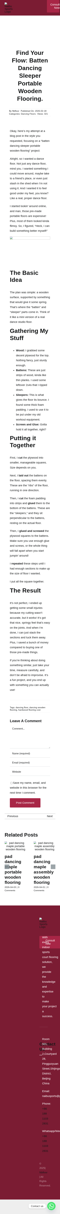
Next (50, 816)
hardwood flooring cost (29, 710)
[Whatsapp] (51, 1206)
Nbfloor (15, 111)
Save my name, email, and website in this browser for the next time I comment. (28, 787)
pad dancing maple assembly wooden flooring (44, 869)
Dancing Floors (28, 114)
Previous (12, 816)
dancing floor (22, 707)
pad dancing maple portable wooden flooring (13, 869)
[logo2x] (9, 3)
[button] (7, 866)
